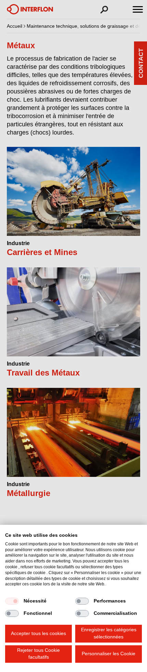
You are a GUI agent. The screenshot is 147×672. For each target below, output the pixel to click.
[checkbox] (12, 601)
